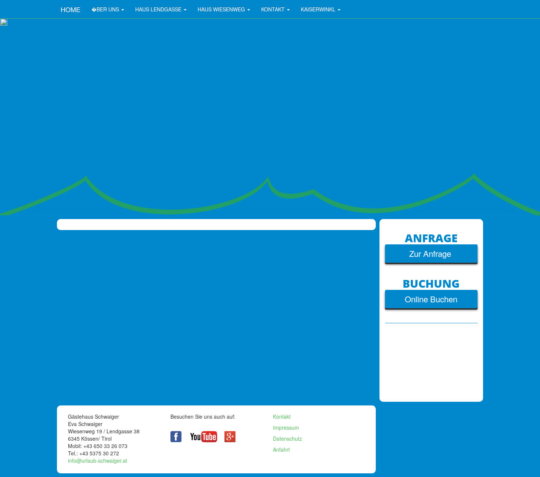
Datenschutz (287, 438)
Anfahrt (282, 449)
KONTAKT (273, 9)
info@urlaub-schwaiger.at (98, 460)
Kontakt (282, 416)
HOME (70, 9)
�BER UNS (105, 9)
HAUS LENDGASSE (159, 9)
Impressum (286, 427)
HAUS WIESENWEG (222, 9)
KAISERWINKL (319, 9)
